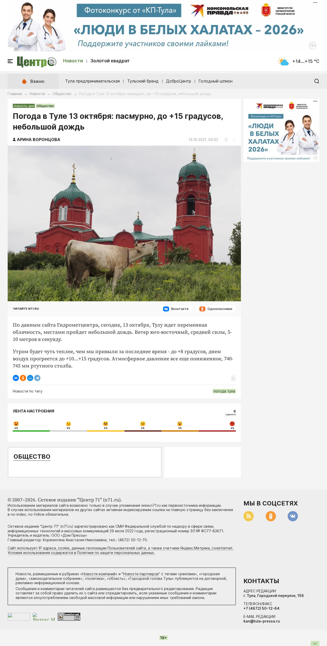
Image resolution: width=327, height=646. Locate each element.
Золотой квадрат (110, 60)
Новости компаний (98, 574)
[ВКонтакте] (16, 378)
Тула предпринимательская (92, 81)
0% (16, 428)
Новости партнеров (141, 574)
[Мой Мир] (30, 378)
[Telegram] (37, 378)
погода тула (224, 391)
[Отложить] (226, 139)
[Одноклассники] (23, 378)
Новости (73, 60)
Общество (62, 93)
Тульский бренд (143, 81)
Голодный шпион (215, 81)
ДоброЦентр (178, 81)
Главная (15, 93)
